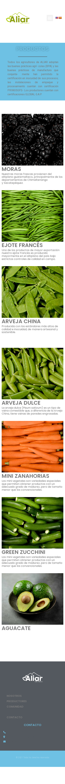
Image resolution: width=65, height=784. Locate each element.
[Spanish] (60, 17)
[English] (56, 17)
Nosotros (14, 696)
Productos (15, 712)
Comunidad (15, 707)
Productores (17, 701)
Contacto (14, 717)
